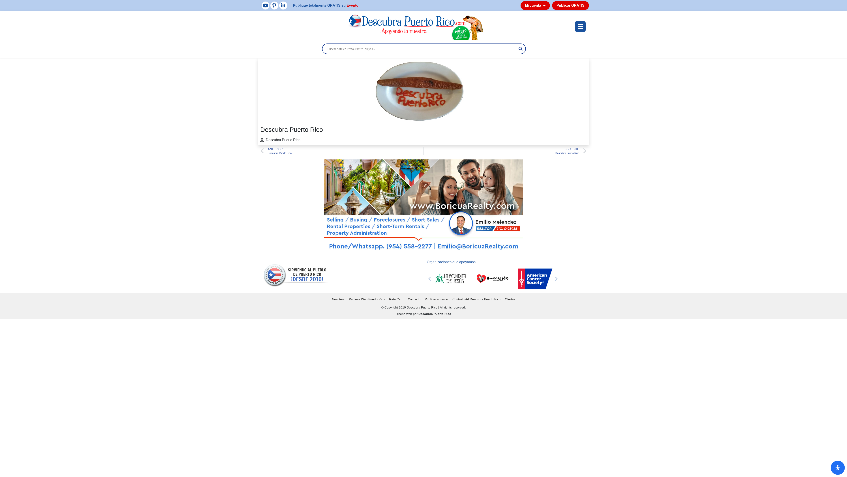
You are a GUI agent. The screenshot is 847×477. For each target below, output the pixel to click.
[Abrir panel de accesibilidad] (838, 468)
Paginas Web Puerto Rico (367, 299)
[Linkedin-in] (283, 5)
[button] (429, 279)
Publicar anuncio (436, 299)
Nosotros (338, 299)
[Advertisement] (132, 349)
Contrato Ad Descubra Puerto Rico (476, 299)
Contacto (414, 299)
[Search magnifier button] (520, 49)
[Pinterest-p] (274, 5)
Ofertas (510, 299)
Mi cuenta (533, 5)
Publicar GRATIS (571, 5)
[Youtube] (265, 5)
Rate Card (396, 299)
